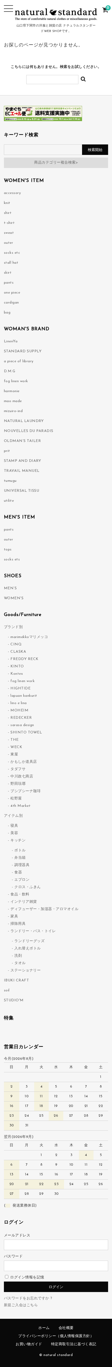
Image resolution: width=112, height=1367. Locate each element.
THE (14, 740)
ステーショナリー (25, 970)
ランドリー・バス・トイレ (33, 931)
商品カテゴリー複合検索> (56, 163)
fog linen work (16, 381)
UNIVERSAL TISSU (21, 491)
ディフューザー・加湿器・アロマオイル (44, 909)
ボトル (20, 850)
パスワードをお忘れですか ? (28, 1298)
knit (7, 203)
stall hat (11, 263)
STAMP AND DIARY (22, 461)
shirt (8, 213)
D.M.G (9, 371)
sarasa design (22, 725)
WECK (16, 747)
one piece (12, 293)
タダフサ (18, 769)
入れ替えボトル (27, 948)
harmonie (12, 391)
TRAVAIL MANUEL (22, 471)
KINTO (17, 666)
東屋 (14, 755)
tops (8, 550)
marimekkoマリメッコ (29, 637)
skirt (8, 273)
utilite (9, 501)
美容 (14, 833)
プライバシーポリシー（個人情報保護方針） (56, 1336)
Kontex (16, 674)
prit (7, 451)
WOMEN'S (14, 598)
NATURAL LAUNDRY (24, 421)
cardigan (11, 303)
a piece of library (19, 361)
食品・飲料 (19, 894)
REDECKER (21, 718)
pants (9, 283)
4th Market (20, 806)
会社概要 (66, 1328)
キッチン (18, 840)
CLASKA (18, 652)
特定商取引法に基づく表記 (73, 1344)
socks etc (12, 253)
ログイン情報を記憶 (26, 1277)
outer (8, 243)
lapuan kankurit (23, 696)
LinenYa (11, 341)
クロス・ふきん (27, 887)
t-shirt (9, 223)
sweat (9, 233)
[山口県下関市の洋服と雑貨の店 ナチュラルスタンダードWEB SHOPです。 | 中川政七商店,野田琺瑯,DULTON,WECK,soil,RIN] (56, 18)
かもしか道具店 (23, 762)
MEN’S (10, 588)
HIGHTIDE (20, 688)
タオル (20, 963)
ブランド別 (13, 627)
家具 (14, 916)
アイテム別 (13, 816)
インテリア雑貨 (23, 902)
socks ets (12, 559)
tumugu (10, 481)
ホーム (44, 1328)
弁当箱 (20, 858)
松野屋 (16, 799)
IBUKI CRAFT (16, 980)
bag (7, 313)
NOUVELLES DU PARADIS (28, 431)
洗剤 (18, 956)
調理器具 (21, 865)
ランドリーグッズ (29, 941)
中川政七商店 (21, 777)
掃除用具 (18, 924)
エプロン (21, 880)
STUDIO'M (14, 1000)
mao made (13, 401)
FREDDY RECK (24, 659)
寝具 (14, 826)
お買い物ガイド (29, 1344)
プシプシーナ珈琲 (25, 791)
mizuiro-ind (13, 411)
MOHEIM (19, 710)
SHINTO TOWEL (26, 732)
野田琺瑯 (18, 784)
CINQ (16, 644)
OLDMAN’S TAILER (22, 441)
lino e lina (18, 703)
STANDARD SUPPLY (23, 351)
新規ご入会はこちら (21, 1305)
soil (7, 990)
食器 (18, 872)
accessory (12, 193)
